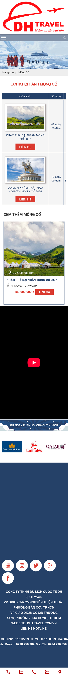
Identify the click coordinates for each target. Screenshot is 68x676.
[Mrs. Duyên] (34, 672)
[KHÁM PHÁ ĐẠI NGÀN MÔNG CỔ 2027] (34, 249)
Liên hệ (25, 146)
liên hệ (44, 291)
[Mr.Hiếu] (8, 672)
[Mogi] (34, 425)
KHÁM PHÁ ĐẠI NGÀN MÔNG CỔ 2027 (32, 280)
